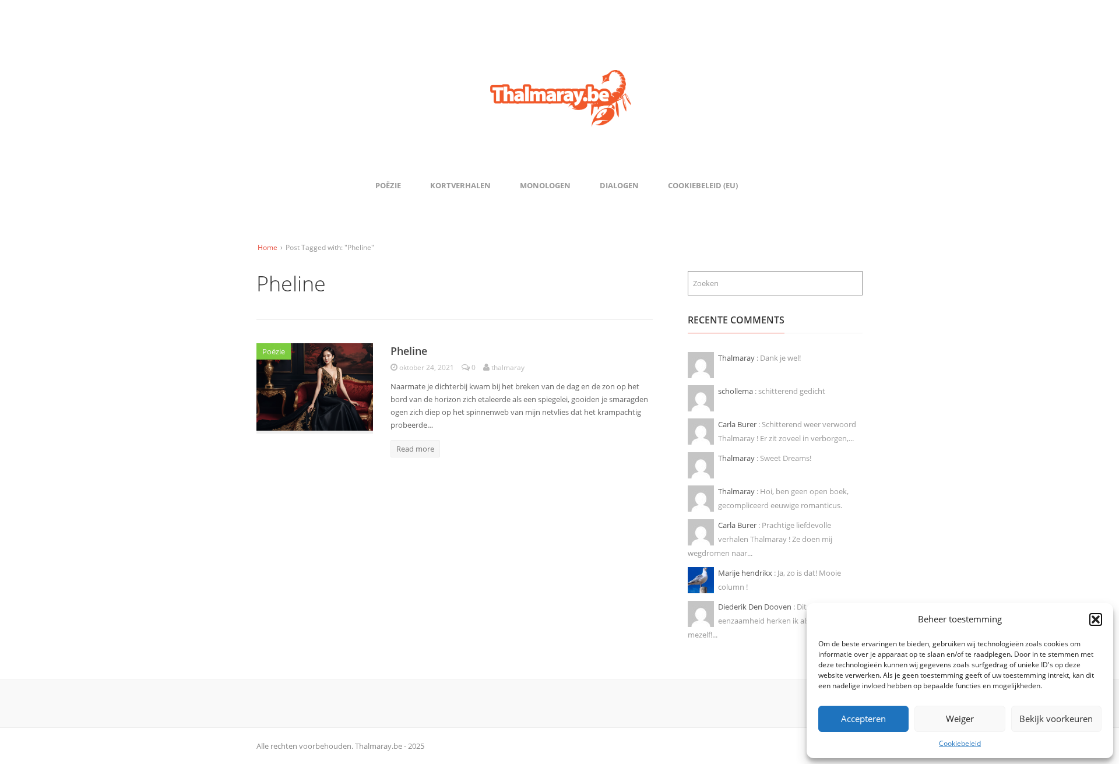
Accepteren (863, 718)
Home (267, 247)
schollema (736, 391)
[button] (1096, 619)
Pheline (408, 351)
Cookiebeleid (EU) (703, 185)
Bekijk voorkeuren (1056, 718)
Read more (415, 448)
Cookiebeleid (960, 743)
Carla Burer (738, 424)
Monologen (545, 185)
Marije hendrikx (746, 573)
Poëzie (388, 185)
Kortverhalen (460, 185)
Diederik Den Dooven (755, 606)
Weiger (960, 718)
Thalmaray (737, 358)
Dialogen (619, 185)
